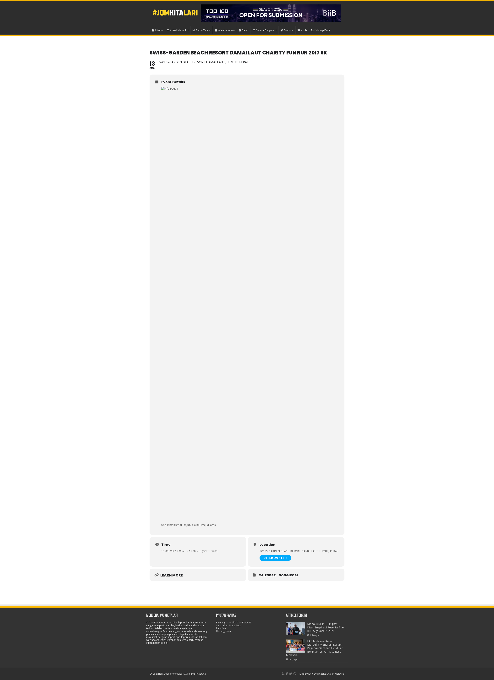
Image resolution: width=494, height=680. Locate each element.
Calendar (267, 575)
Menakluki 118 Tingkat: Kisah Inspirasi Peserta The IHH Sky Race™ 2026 (325, 627)
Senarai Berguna (265, 30)
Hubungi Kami (322, 30)
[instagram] (294, 673)
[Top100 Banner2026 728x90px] (271, 12)
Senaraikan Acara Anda (229, 625)
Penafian (221, 628)
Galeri (245, 30)
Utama (159, 30)
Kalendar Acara (226, 30)
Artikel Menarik (178, 30)
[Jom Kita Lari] (175, 12)
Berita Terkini (203, 30)
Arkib (304, 30)
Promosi (288, 30)
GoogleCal (288, 575)
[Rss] (283, 673)
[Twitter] (290, 673)
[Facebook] (287, 673)
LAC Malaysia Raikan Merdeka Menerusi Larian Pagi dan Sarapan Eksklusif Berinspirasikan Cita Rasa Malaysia (314, 648)
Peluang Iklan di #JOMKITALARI (233, 622)
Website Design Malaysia (330, 673)
